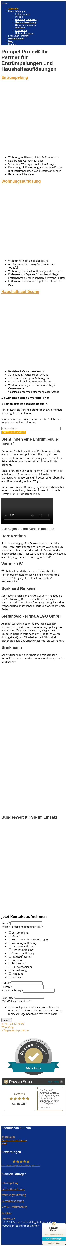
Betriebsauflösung (22, 949)
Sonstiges (17, 977)
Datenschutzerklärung (14, 1140)
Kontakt (12, 44)
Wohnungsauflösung (26, 19)
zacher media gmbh (27, 1225)
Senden (6, 1020)
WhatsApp (7, 1027)
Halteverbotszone (24, 33)
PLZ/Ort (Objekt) (12, 990)
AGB (4, 1143)
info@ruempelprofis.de (15, 1030)
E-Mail (6, 983)
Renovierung (19, 970)
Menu (4, 3)
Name (5, 923)
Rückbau (20, 27)
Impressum (8, 1136)
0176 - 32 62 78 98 (12, 1023)
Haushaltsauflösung (26, 22)
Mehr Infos (53, 1081)
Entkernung (21, 30)
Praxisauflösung (21, 956)
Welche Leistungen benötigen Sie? (22, 926)
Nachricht (8, 997)
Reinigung (17, 973)
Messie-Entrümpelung (14, 1206)
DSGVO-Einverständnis (15, 1001)
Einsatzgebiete (16, 38)
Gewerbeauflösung (25, 25)
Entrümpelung (22, 14)
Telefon (6, 986)
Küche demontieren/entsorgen (30, 939)
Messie (19, 16)
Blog (10, 41)
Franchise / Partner (18, 35)
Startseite (13, 8)
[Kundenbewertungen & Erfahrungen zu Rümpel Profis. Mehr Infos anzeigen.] (33, 1074)
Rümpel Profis (19, 1222)
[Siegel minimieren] (64, 1225)
